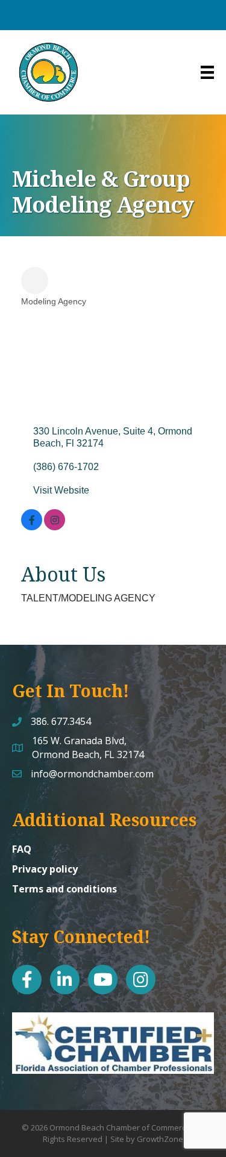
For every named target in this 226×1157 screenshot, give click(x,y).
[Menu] (207, 72)
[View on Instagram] (54, 527)
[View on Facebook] (31, 527)
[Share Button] (34, 280)
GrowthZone (160, 1138)
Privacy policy (45, 869)
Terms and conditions (64, 888)
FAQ (21, 849)
